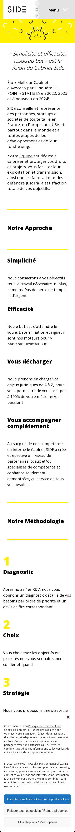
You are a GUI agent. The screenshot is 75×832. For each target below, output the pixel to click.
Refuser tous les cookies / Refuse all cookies (37, 810)
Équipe (25, 156)
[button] (68, 717)
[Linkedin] (37, 15)
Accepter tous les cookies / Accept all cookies (37, 799)
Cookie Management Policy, (46, 763)
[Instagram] (37, 9)
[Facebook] (37, 3)
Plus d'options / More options (37, 822)
